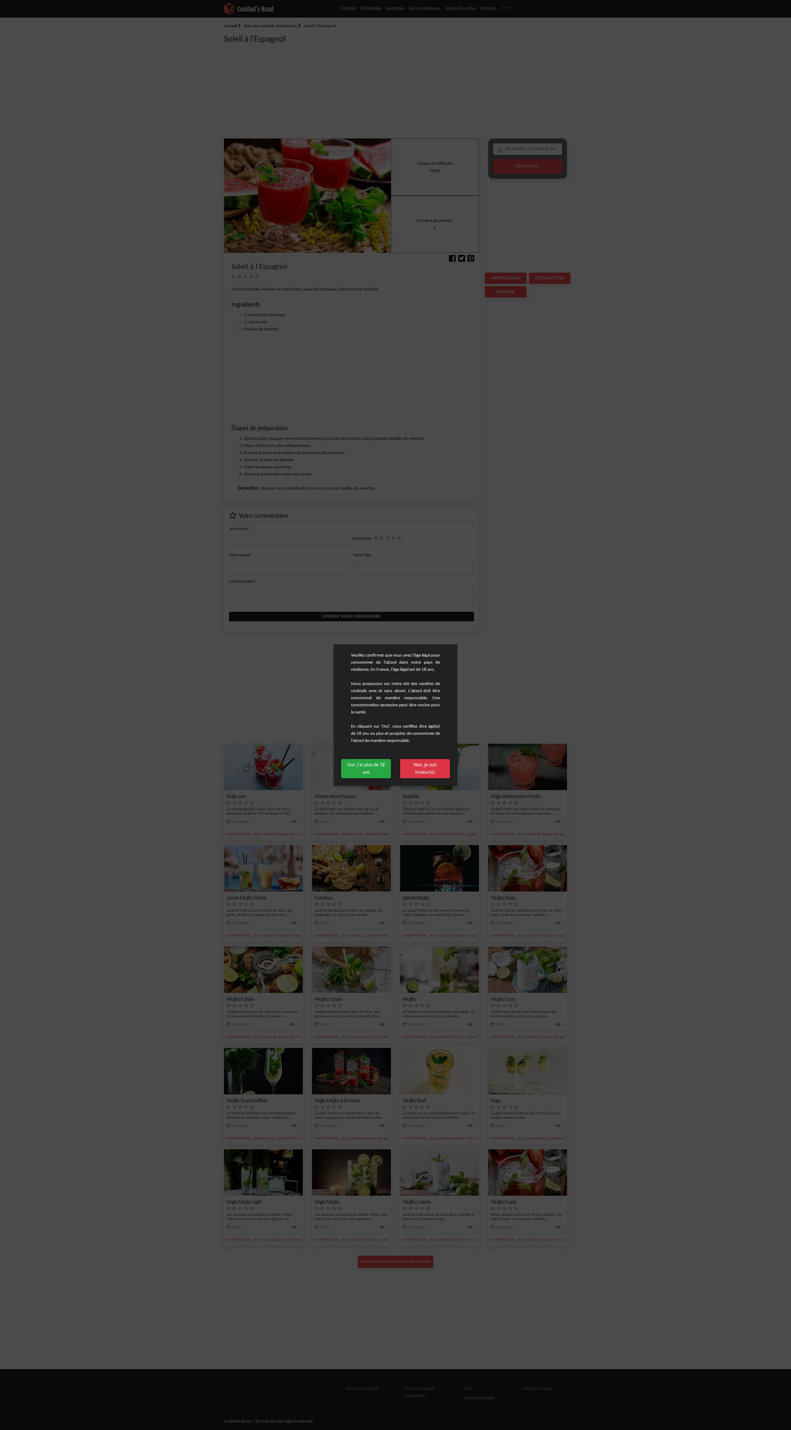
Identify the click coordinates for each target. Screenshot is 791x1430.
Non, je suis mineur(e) (425, 769)
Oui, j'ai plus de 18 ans (366, 769)
